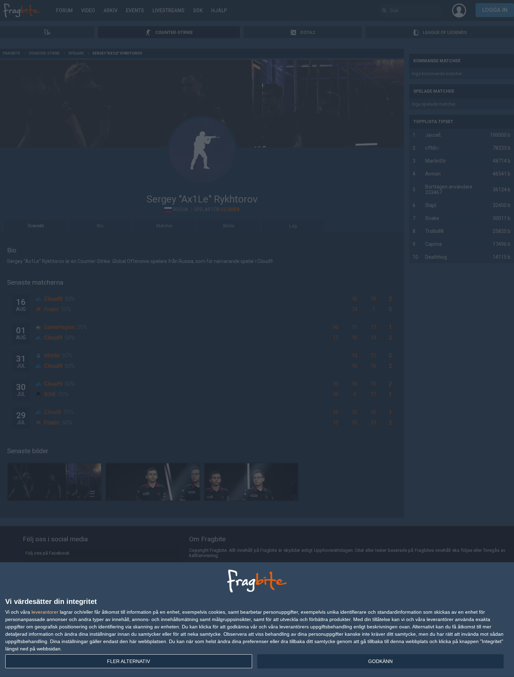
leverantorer (44, 612)
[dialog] (257, 620)
